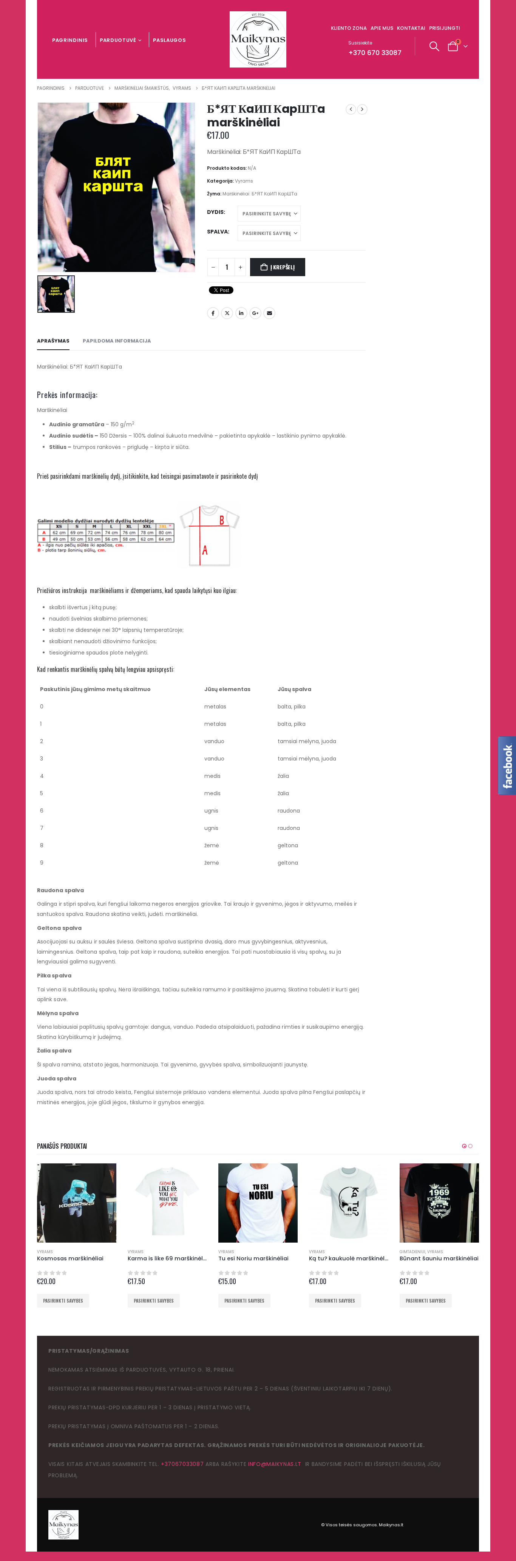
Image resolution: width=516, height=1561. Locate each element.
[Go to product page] (76, 1203)
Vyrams (244, 181)
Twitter (227, 313)
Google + (255, 313)
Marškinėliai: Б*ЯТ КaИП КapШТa (259, 194)
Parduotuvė (118, 40)
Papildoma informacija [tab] (117, 340)
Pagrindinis (70, 40)
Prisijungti (444, 28)
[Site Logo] (258, 39)
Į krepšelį (282, 267)
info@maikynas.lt (274, 1464)
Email (269, 313)
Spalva (217, 231)
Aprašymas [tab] (53, 340)
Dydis (215, 212)
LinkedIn (241, 313)
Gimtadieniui (412, 1252)
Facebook (213, 313)
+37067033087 (182, 1464)
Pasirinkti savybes (63, 1300)
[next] (362, 109)
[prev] (351, 109)
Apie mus (382, 28)
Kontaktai (411, 28)
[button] (434, 46)
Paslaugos (169, 40)
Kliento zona (349, 28)
